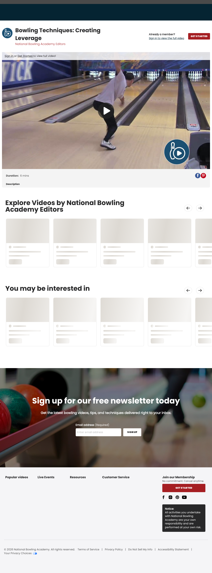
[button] (166, 36)
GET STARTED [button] (199, 36)
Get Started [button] (183, 487)
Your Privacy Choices (18, 553)
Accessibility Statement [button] (173, 549)
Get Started (25, 56)
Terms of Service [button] (88, 549)
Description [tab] (13, 184)
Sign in (9, 56)
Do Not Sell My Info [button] (140, 549)
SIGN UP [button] (132, 432)
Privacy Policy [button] (114, 549)
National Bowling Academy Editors (40, 44)
